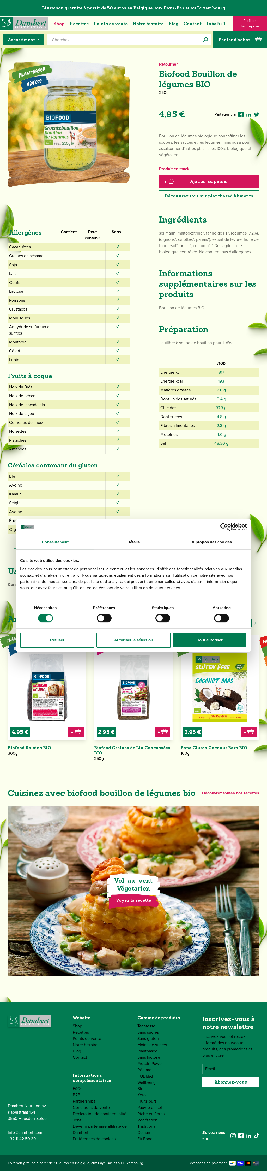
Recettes (79, 23)
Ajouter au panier (196, 181)
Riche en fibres (151, 1114)
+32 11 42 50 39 (22, 1139)
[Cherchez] (205, 39)
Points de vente (111, 23)
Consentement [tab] (55, 542)
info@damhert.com (25, 1132)
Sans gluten (148, 1038)
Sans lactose (148, 1057)
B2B (76, 1095)
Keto (141, 1095)
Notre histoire (148, 23)
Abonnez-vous (231, 1082)
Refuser (57, 640)
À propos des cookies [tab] (212, 542)
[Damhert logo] (24, 23)
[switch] (104, 618)
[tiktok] (256, 1135)
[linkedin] (248, 1135)
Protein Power (150, 1064)
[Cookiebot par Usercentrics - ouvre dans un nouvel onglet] (224, 527)
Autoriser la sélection (133, 640)
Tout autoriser (210, 640)
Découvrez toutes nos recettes (230, 793)
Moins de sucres (152, 1045)
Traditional (146, 1126)
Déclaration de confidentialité (99, 1114)
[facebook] (241, 1135)
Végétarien (147, 1120)
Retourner (168, 64)
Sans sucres (148, 1032)
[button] (255, 623)
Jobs (211, 23)
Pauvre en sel (149, 1107)
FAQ (77, 1089)
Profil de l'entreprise (250, 23)
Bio (140, 1089)
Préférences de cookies (94, 1139)
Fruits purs (146, 1101)
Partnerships (84, 1101)
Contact (192, 23)
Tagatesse (146, 1026)
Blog (173, 23)
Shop (59, 23)
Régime (144, 1070)
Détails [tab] (133, 542)
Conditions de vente (91, 1107)
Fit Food (145, 1139)
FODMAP (145, 1076)
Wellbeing (146, 1082)
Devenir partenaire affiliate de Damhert (100, 1129)
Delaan (143, 1132)
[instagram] (233, 1135)
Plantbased (147, 1051)
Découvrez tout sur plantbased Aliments (209, 196)
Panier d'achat (234, 40)
